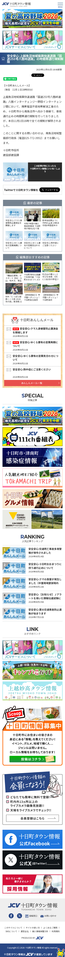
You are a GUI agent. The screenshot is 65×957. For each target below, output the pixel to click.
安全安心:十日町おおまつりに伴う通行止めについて (45, 566)
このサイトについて (13, 927)
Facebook (11, 915)
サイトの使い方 (33, 927)
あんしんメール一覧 (31, 383)
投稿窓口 (33, 915)
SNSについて (11, 931)
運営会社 (25, 931)
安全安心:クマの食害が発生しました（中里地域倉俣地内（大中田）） (45, 582)
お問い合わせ (50, 915)
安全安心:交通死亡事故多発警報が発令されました (45, 550)
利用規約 (56, 931)
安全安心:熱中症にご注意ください (32, 369)
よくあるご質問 (50, 927)
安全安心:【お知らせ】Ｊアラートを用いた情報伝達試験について (45, 598)
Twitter (19, 915)
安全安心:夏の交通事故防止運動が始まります (45, 611)
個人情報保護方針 (40, 931)
